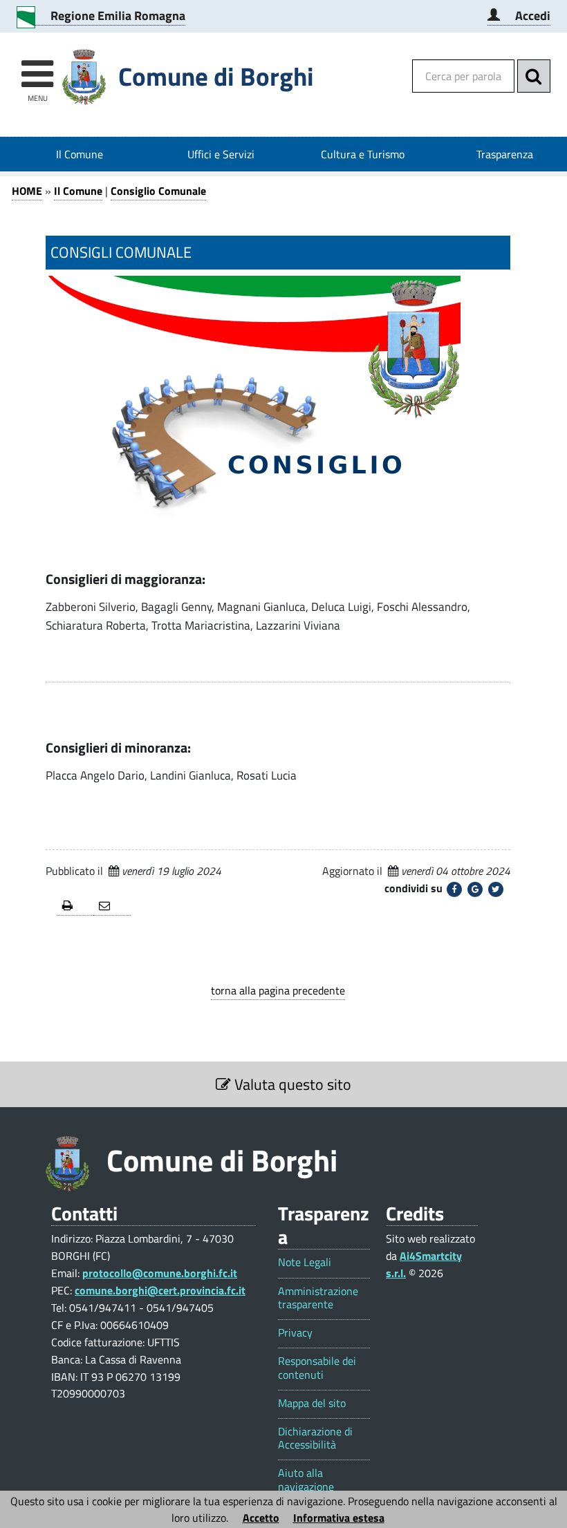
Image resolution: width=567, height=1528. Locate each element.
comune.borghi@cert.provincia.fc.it (160, 1290)
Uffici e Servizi (220, 154)
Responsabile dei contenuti (317, 1368)
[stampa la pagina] (75, 906)
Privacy (295, 1332)
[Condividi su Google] (475, 889)
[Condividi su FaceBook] (454, 889)
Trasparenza (504, 154)
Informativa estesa (338, 1517)
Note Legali (304, 1262)
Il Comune (79, 154)
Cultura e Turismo (363, 154)
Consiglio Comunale (158, 190)
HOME (27, 190)
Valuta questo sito (291, 1084)
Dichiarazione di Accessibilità (315, 1438)
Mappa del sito (312, 1403)
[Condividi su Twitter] (495, 889)
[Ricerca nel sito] (533, 76)
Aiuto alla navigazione (306, 1479)
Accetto (261, 1517)
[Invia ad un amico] (111, 906)
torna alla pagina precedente (278, 990)
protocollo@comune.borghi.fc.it (159, 1273)
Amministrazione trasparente (318, 1298)
